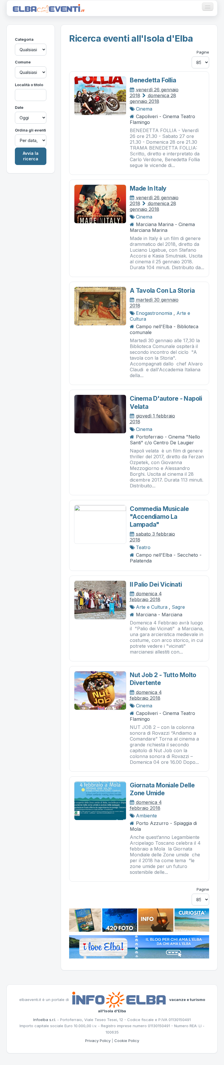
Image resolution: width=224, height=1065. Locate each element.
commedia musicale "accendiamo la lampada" (159, 516)
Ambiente (146, 816)
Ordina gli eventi (30, 130)
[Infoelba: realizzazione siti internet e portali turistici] (119, 999)
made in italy (148, 188)
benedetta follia (153, 80)
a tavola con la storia (162, 290)
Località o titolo (29, 84)
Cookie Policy (126, 1040)
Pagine (203, 52)
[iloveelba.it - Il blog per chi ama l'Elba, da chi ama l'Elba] (139, 946)
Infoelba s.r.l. (44, 1019)
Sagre (178, 607)
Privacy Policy (98, 1040)
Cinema (144, 109)
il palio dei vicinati (156, 584)
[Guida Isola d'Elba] (139, 920)
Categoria (24, 39)
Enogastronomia (154, 313)
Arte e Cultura (151, 607)
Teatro (143, 547)
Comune (23, 62)
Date (19, 107)
